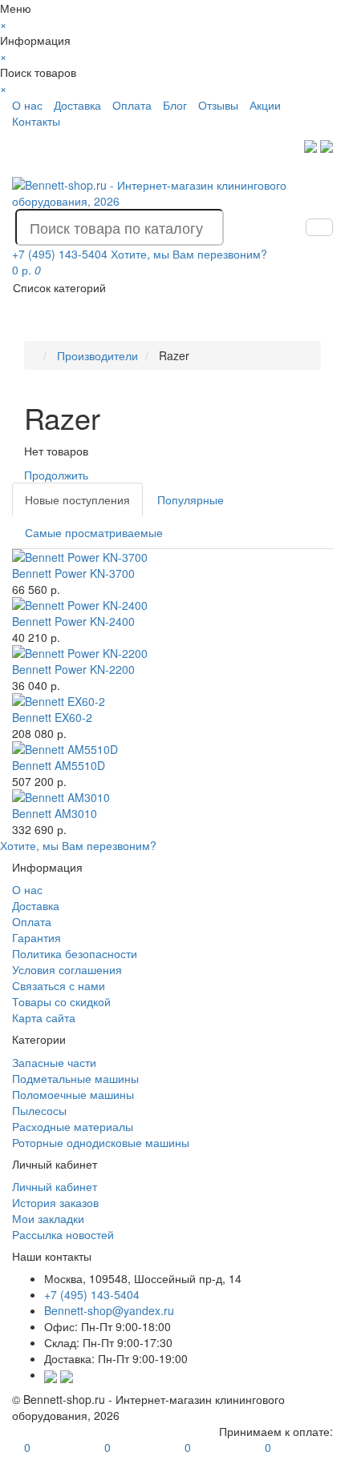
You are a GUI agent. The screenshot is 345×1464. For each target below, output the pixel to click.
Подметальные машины (75, 1078)
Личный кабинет (54, 1186)
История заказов (55, 1202)
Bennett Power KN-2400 (73, 621)
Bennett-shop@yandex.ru (109, 1310)
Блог (175, 105)
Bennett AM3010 (54, 813)
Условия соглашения (67, 969)
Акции (265, 105)
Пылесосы (39, 1110)
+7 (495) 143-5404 (92, 1294)
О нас (27, 105)
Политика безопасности (74, 953)
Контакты (36, 121)
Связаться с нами (58, 985)
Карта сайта (43, 1017)
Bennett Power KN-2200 (73, 669)
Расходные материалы (72, 1126)
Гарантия (36, 937)
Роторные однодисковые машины (100, 1142)
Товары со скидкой (61, 1001)
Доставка (77, 105)
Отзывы (218, 105)
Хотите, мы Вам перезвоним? (189, 254)
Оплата (132, 105)
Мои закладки (48, 1218)
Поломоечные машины (73, 1094)
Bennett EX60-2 (52, 717)
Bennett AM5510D (58, 765)
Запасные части (54, 1062)
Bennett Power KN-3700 (73, 573)
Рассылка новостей (63, 1234)
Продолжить (56, 475)
